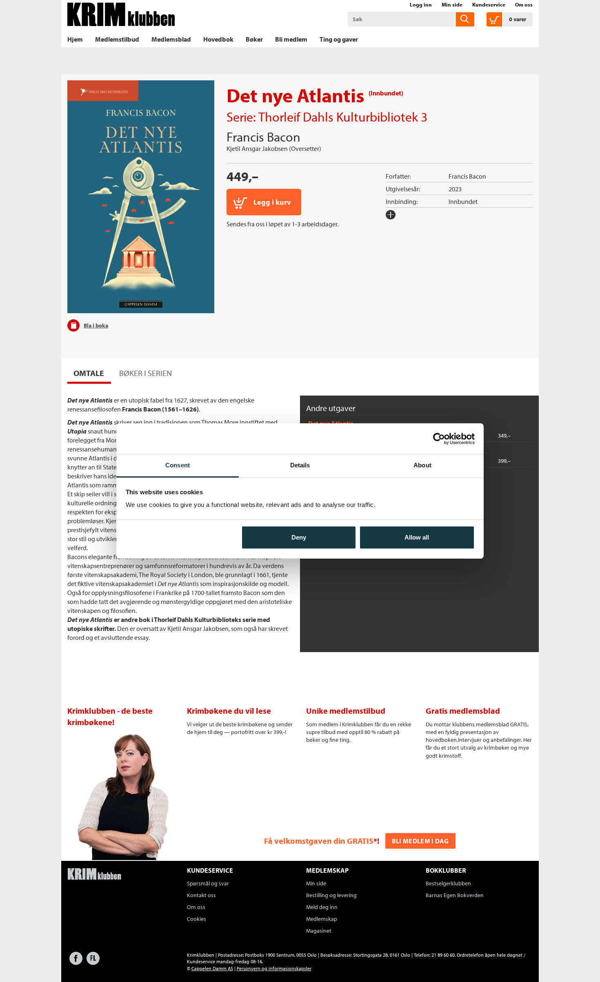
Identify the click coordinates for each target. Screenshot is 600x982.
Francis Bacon (263, 136)
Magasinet (318, 930)
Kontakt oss (201, 895)
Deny (298, 537)
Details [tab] (300, 465)
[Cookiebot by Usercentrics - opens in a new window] (439, 439)
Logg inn (421, 4)
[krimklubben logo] (94, 875)
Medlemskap (321, 918)
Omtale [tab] (88, 373)
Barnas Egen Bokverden (455, 895)
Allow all (416, 537)
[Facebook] (75, 962)
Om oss (524, 4)
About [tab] (422, 465)
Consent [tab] (177, 465)
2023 (455, 189)
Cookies (196, 918)
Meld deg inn (322, 907)
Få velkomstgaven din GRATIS (318, 841)
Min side (452, 4)
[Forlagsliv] (93, 962)
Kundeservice (488, 4)
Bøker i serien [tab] (145, 373)
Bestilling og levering (331, 895)
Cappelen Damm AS (212, 968)
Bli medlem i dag (420, 841)
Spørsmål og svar (208, 883)
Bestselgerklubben (448, 883)
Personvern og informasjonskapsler (274, 968)
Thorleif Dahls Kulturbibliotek (338, 116)
